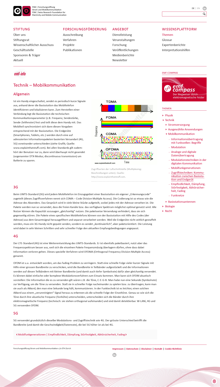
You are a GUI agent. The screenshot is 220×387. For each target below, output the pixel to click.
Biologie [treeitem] (170, 206)
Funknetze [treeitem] (177, 195)
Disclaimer (146, 348)
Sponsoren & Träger (26, 55)
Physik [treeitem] (169, 115)
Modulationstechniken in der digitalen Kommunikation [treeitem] (188, 161)
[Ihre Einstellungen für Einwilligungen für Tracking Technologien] (214, 381)
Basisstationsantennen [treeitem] (182, 201)
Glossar (167, 40)
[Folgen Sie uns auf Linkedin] (205, 8)
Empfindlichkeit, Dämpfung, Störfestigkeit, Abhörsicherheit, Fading (86, 334)
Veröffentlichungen (125, 50)
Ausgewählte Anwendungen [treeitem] (185, 129)
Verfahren (69, 40)
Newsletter (119, 60)
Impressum (118, 348)
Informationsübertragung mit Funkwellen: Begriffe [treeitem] (187, 140)
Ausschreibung (73, 35)
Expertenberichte (173, 45)
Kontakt (158, 348)
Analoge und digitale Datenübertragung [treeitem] (183, 153)
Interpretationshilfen (176, 50)
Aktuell (18, 60)
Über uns (19, 35)
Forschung (119, 45)
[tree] (184, 163)
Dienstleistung (122, 35)
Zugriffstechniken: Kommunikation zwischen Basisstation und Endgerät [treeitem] (187, 176)
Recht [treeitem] (168, 211)
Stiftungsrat (21, 40)
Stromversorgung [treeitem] (179, 124)
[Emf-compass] (184, 89)
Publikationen (72, 50)
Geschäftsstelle (23, 50)
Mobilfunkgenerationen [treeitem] (186, 168)
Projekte (68, 45)
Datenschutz (132, 348)
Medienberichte (123, 55)
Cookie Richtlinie (173, 348)
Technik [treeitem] (169, 120)
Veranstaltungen (123, 40)
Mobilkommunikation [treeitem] (181, 134)
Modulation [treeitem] (178, 147)
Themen (167, 35)
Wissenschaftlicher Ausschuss (33, 45)
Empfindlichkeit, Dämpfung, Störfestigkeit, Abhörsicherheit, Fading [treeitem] (188, 187)
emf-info (22, 75)
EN (198, 8)
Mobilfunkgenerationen (32, 334)
